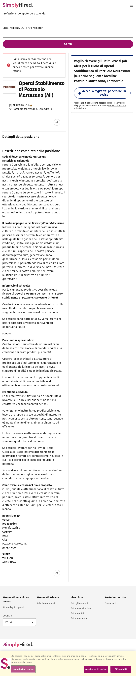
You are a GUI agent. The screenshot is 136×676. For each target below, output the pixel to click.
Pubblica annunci (46, 603)
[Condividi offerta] (57, 122)
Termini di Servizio (114, 103)
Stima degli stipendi (13, 607)
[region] (68, 663)
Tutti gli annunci (79, 603)
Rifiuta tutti (121, 669)
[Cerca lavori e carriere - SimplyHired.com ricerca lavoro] (18, 5)
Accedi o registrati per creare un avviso (104, 93)
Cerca (68, 44)
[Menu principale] (131, 5)
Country (7, 615)
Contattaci (110, 603)
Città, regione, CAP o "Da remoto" (23, 27)
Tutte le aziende (79, 618)
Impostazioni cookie (23, 669)
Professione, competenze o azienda (24, 13)
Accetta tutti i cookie (95, 669)
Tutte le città (77, 613)
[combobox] (68, 19)
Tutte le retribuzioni (81, 608)
